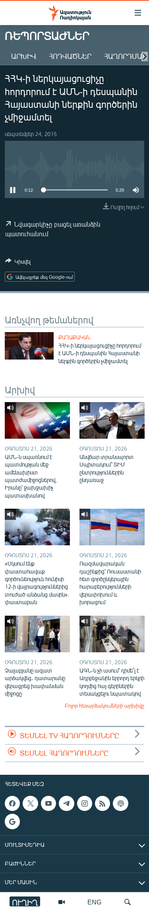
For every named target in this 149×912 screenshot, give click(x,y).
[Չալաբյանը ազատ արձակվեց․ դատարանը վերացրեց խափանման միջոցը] (37, 634)
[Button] (18, 263)
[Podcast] (120, 803)
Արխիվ (23, 56)
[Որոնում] (127, 902)
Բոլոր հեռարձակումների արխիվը (104, 705)
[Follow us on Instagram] (84, 803)
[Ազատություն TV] (62, 902)
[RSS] (102, 803)
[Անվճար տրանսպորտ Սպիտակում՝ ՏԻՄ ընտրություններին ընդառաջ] (112, 420)
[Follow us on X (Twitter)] (30, 803)
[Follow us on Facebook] (12, 803)
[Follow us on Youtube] (48, 803)
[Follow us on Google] (12, 821)
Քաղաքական (74, 337)
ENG (94, 902)
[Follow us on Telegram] (66, 803)
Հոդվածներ (70, 56)
